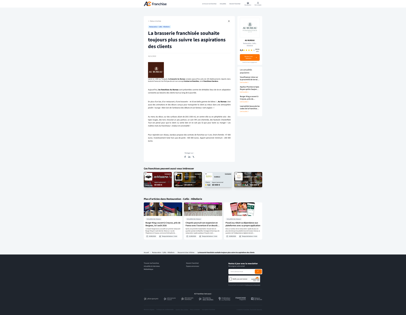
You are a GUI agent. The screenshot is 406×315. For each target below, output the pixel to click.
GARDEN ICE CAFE (250, 177)
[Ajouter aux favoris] (145, 173)
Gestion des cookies (182, 310)
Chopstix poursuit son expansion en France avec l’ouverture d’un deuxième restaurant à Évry (203, 225)
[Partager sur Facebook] (185, 157)
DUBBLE (217, 177)
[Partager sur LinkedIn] (189, 157)
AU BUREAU (250, 40)
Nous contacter (195, 310)
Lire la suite (243, 82)
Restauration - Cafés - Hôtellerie (159, 27)
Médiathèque (148, 269)
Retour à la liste (155, 21)
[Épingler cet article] (229, 21)
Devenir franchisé (192, 263)
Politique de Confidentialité (252, 285)
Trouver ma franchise (151, 263)
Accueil (146, 252)
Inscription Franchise (208, 310)
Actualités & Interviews (152, 266)
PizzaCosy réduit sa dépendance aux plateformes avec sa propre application (243, 224)
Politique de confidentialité (165, 310)
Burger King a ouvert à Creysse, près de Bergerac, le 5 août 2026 (162, 224)
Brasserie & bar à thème (186, 252)
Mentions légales (149, 310)
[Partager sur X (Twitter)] (193, 157)
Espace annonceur (192, 266)
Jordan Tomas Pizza (161, 177)
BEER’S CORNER (190, 177)
